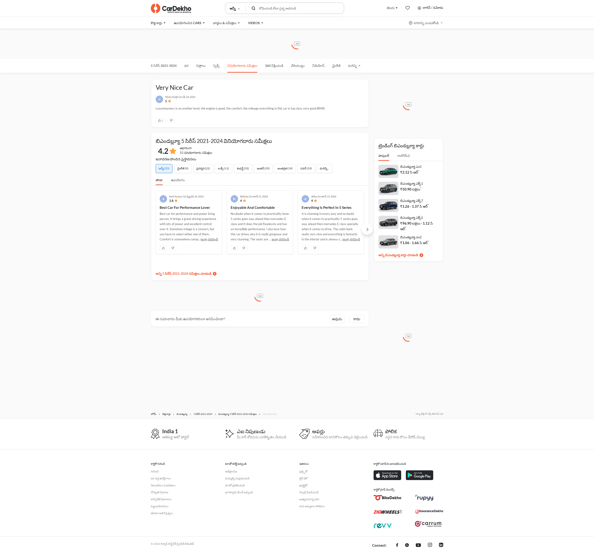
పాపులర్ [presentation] (383, 156)
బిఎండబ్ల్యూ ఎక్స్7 (411, 201)
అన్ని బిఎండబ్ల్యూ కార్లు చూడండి (398, 255)
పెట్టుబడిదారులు (159, 506)
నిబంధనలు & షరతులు (163, 485)
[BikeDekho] (387, 498)
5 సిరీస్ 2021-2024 (164, 66)
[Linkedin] (441, 545)
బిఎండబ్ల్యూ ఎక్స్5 (411, 218)
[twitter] (407, 545)
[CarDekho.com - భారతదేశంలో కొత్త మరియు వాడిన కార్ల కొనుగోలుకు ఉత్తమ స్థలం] (171, 8)
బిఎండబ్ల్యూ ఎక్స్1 (411, 183)
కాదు (356, 319)
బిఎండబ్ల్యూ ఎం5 (411, 166)
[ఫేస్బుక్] (397, 545)
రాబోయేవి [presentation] (403, 156)
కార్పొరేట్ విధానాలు (161, 499)
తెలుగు (390, 7)
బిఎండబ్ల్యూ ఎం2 (411, 237)
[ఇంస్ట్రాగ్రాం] (430, 545)
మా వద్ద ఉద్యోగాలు (161, 478)
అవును (337, 319)
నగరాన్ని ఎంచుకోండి (426, 23)
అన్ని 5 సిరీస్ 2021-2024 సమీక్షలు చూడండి (183, 273)
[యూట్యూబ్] (418, 545)
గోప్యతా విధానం (159, 492)
